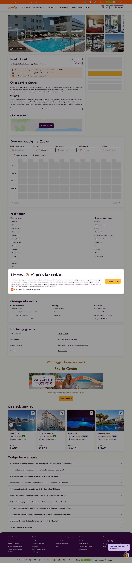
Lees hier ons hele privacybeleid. (46, 286)
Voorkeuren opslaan (112, 281)
